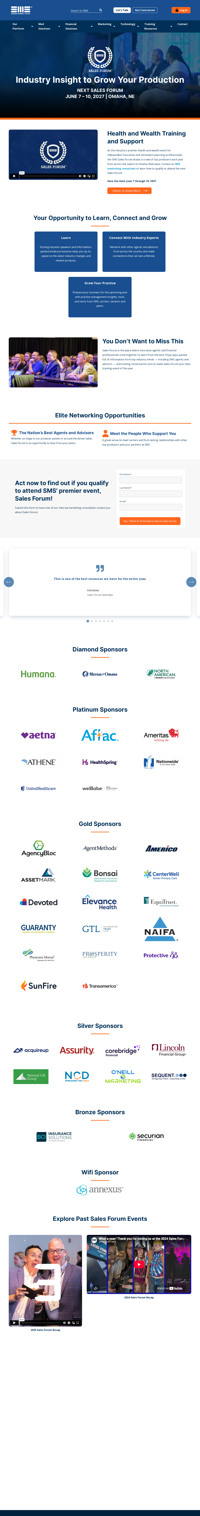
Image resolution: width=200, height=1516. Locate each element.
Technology (127, 24)
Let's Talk (122, 10)
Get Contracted (145, 10)
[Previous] (9, 582)
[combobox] (86, 10)
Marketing (104, 24)
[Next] (191, 582)
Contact (183, 24)
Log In (183, 10)
